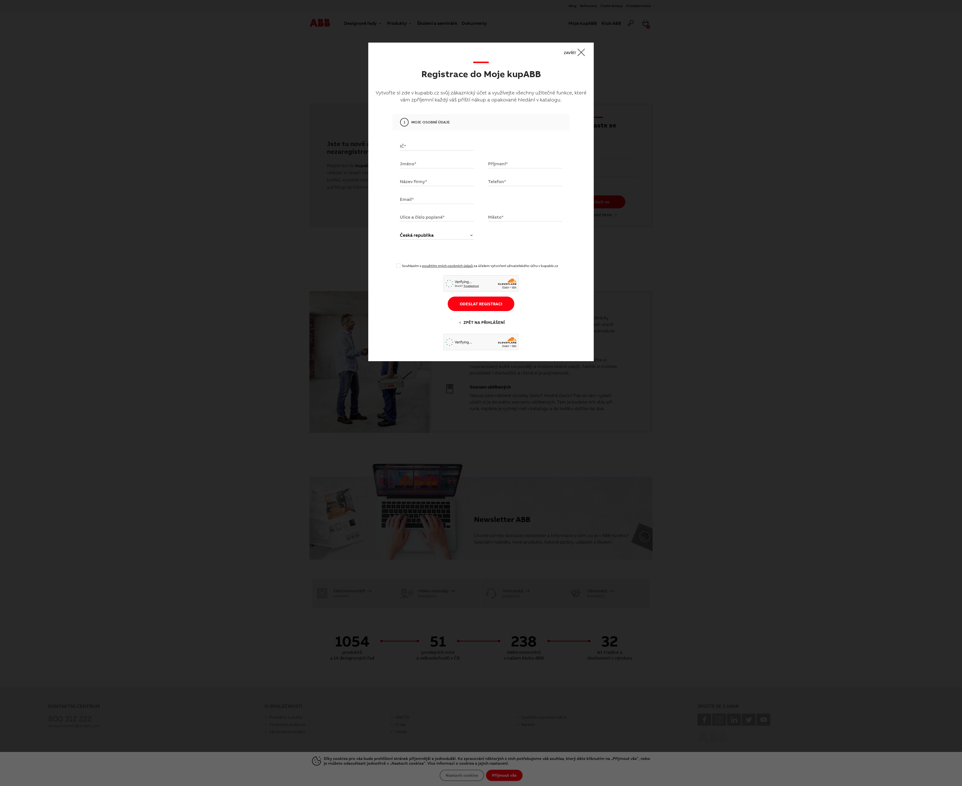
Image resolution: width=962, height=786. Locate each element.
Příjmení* (498, 164)
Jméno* (408, 164)
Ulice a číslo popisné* (422, 217)
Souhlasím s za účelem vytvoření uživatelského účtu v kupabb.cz (480, 266)
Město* (496, 217)
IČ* (403, 146)
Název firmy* (413, 181)
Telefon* (497, 181)
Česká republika (417, 235)
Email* (407, 199)
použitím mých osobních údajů (447, 266)
